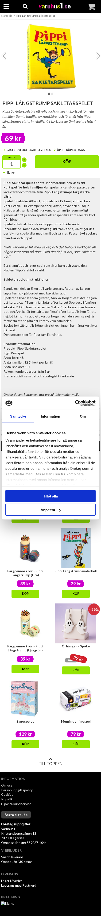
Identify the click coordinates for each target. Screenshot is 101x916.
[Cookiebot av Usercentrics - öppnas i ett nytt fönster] (75, 403)
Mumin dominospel (76, 721)
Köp (66, 161)
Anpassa (48, 510)
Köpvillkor (8, 799)
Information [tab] (50, 416)
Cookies (7, 794)
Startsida (6, 15)
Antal (12, 157)
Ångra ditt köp (15, 815)
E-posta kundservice (16, 804)
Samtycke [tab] (18, 416)
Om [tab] (83, 416)
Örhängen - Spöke (76, 646)
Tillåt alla (50, 496)
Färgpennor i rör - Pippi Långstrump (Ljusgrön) (25, 648)
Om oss (6, 785)
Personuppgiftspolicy (17, 790)
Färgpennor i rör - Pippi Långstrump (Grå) (25, 573)
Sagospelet (25, 721)
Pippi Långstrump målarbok (75, 571)
